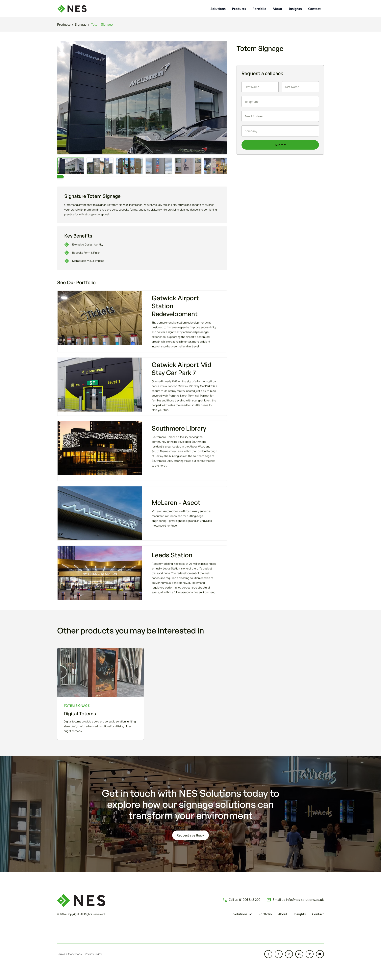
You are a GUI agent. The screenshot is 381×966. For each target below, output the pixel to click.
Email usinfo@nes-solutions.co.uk (298, 899)
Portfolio (259, 9)
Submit (280, 145)
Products (239, 9)
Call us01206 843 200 (244, 899)
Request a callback (190, 835)
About (277, 9)
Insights (295, 9)
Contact (314, 9)
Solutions (240, 914)
